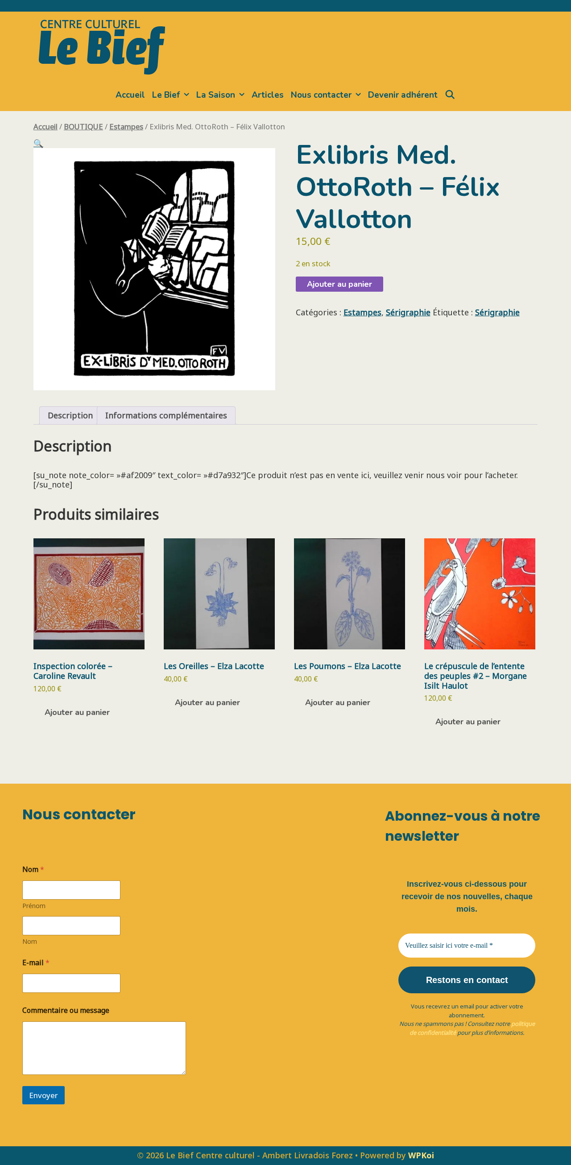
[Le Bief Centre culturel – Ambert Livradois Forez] (102, 45)
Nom (29, 941)
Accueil (130, 95)
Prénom (34, 905)
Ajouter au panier (339, 284)
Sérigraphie (408, 312)
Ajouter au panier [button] (77, 712)
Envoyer (43, 1095)
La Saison (215, 95)
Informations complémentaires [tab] (166, 415)
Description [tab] (70, 415)
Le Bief (166, 95)
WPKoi (421, 1155)
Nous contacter (321, 95)
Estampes (126, 126)
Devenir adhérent (403, 95)
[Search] (450, 95)
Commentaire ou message (65, 1010)
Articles (268, 95)
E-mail (36, 962)
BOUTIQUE (83, 126)
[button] (38, 143)
